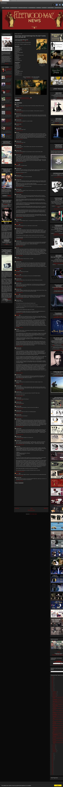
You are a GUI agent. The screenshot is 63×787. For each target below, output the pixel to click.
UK (8, 244)
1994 (52, 767)
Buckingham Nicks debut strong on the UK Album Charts (8, 98)
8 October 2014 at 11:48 (19, 475)
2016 (52, 688)
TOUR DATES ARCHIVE (58, 7)
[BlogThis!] (16, 100)
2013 (52, 753)
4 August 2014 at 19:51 (19, 222)
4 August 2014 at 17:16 (19, 126)
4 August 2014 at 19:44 (19, 217)
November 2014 (54, 692)
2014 (52, 690)
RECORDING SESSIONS (13, 7)
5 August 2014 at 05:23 (19, 327)
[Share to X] (17, 100)
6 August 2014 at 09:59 (19, 400)
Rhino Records (56, 233)
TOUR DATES (7, 7)
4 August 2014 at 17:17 (19, 130)
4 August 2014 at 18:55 (19, 177)
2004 (52, 762)
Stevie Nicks (30, 98)
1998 (52, 764)
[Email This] (15, 100)
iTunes (27, 40)
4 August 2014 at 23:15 (19, 272)
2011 (52, 755)
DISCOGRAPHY (44, 7)
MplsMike (17, 315)
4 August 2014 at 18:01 (19, 162)
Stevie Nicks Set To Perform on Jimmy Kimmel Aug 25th (8, 84)
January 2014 (54, 751)
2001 (52, 763)
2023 (52, 680)
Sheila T (17, 164)
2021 (52, 682)
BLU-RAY (59, 316)
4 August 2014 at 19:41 (19, 192)
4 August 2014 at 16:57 (19, 107)
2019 (52, 684)
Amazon (23, 40)
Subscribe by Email (55, 664)
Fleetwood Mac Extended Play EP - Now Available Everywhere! (8, 91)
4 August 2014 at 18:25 (19, 173)
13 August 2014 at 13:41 (19, 426)
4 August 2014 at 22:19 (19, 268)
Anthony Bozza (5, 204)
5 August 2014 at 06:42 (19, 346)
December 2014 (54, 691)
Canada (5, 244)
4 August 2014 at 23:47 (19, 287)
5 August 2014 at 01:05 (19, 292)
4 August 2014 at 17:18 (19, 143)
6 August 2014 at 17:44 (19, 408)
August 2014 (54, 696)
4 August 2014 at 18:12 (19, 166)
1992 (52, 769)
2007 (52, 760)
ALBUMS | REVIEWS (50, 7)
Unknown (17, 294)
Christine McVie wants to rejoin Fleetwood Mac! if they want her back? (9, 69)
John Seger (17, 270)
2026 (52, 676)
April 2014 (53, 748)
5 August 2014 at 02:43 (19, 313)
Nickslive (17, 224)
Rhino (56, 264)
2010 (52, 756)
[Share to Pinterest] (19, 100)
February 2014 (54, 750)
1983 (52, 770)
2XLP (62, 316)
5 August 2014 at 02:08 (19, 298)
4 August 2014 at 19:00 (19, 187)
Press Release (7, 63)
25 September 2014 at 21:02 (20, 471)
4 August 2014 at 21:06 (19, 255)
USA (7, 244)
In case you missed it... (9, 134)
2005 (52, 761)
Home (31, 508)
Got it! (58, 785)
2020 (52, 683)
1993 (52, 768)
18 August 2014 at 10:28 (19, 434)
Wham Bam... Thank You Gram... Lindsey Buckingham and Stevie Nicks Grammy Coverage (8, 120)
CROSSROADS (39, 7)
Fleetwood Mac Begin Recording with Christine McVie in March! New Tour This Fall (8, 128)
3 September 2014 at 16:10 (20, 444)
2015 (52, 689)
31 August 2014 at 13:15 (19, 438)
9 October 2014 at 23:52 (19, 480)
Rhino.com (58, 176)
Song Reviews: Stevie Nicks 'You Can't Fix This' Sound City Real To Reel (8, 105)
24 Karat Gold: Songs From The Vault (22, 98)
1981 (52, 771)
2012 (52, 754)
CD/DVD (56, 316)
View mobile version (31, 510)
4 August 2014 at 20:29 (19, 239)
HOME (3, 7)
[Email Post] (30, 97)
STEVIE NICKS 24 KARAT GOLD (23, 7)
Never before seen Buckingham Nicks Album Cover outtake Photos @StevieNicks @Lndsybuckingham (8, 112)
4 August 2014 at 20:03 (19, 226)
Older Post (46, 508)
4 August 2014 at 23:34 (19, 281)
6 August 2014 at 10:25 (19, 404)
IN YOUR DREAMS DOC (32, 7)
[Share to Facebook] (18, 100)
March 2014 (54, 749)
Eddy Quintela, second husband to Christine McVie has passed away (9, 76)
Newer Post (17, 508)
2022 (52, 681)
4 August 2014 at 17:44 (19, 148)
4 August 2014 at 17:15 (19, 122)
